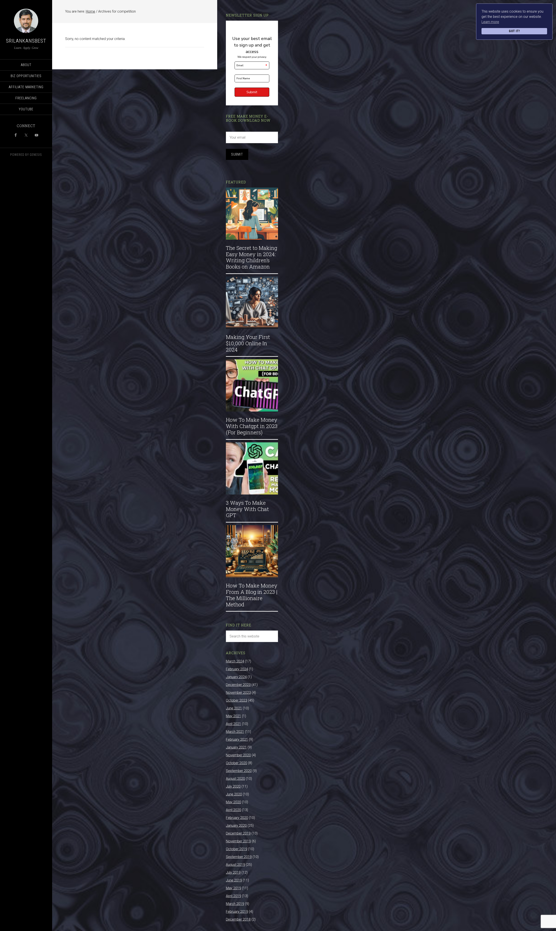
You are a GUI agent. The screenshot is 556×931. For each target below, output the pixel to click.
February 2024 (237, 669)
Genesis (36, 154)
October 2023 (236, 700)
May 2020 (233, 802)
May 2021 (233, 716)
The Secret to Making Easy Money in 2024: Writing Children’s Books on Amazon (251, 257)
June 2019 (234, 880)
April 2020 (233, 810)
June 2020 (234, 794)
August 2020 (235, 779)
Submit (237, 154)
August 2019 (235, 865)
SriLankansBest (26, 41)
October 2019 (236, 849)
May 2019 (233, 888)
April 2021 (233, 724)
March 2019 (235, 904)
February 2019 (237, 911)
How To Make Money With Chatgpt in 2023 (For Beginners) (252, 426)
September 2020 (239, 771)
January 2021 (236, 747)
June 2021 (234, 708)
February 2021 (237, 739)
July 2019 (233, 872)
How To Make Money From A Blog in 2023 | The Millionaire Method (251, 595)
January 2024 (236, 677)
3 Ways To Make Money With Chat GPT (247, 509)
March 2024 (235, 661)
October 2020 (236, 763)
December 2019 (238, 833)
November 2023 (238, 692)
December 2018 (238, 919)
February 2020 (237, 818)
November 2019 (238, 841)
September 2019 (239, 857)
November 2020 (238, 755)
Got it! (514, 31)
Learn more (490, 22)
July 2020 (233, 786)
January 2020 (236, 825)
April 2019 (233, 896)
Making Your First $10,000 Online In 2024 (248, 343)
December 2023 (238, 685)
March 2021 (235, 732)
